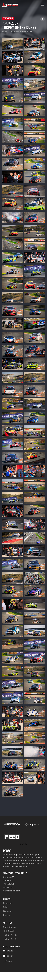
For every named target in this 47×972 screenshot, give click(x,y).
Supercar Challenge (9, 927)
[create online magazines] (33, 824)
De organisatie (7, 903)
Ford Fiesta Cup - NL (9, 935)
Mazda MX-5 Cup (8, 931)
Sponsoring (6, 915)
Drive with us (7, 911)
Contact (5, 907)
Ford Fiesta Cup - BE (9, 939)
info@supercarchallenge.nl (11, 891)
